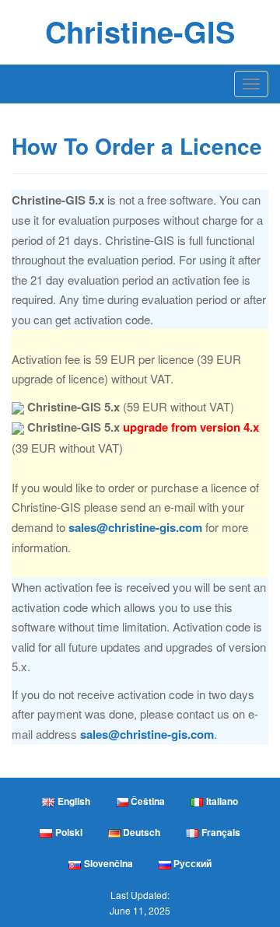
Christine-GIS (140, 31)
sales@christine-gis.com (135, 527)
